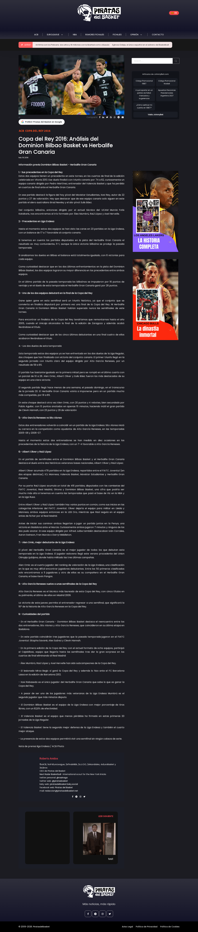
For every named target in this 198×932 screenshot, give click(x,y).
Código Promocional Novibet (166, 82)
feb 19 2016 (23, 157)
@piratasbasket (60, 780)
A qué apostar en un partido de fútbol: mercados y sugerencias (144, 94)
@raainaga (62, 777)
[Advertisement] (156, 142)
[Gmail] (111, 117)
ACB (36, 34)
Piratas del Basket (64, 787)
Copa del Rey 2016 (37, 130)
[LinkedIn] (103, 117)
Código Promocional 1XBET (144, 82)
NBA (75, 34)
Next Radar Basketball (50, 774)
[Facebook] (99, 117)
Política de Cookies (169, 926)
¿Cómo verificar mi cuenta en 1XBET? (144, 106)
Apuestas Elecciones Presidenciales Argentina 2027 (167, 93)
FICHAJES (117, 34)
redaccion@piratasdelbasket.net (61, 790)
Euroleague (53, 34)
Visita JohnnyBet (155, 114)
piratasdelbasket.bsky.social (64, 784)
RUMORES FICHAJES (94, 34)
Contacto (158, 34)
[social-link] (88, 914)
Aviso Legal (127, 926)
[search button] (176, 61)
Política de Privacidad (146, 926)
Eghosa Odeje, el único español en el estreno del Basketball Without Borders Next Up (132, 44)
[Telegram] (119, 117)
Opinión (134, 34)
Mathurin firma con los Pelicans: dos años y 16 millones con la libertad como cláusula (50, 44)
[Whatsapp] (115, 117)
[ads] (155, 211)
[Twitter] (107, 117)
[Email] (123, 117)
